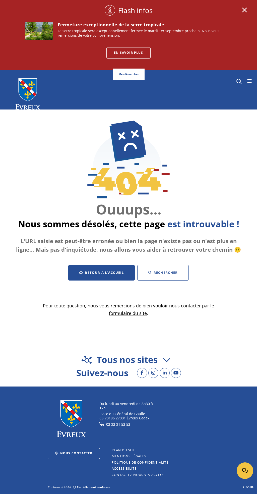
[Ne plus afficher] (244, 10)
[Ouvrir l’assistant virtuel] (245, 470)
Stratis (248, 486)
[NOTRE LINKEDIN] (165, 373)
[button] (239, 81)
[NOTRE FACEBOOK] (142, 373)
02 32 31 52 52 (118, 424)
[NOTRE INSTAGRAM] (153, 373)
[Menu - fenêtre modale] (249, 81)
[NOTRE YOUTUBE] (176, 373)
